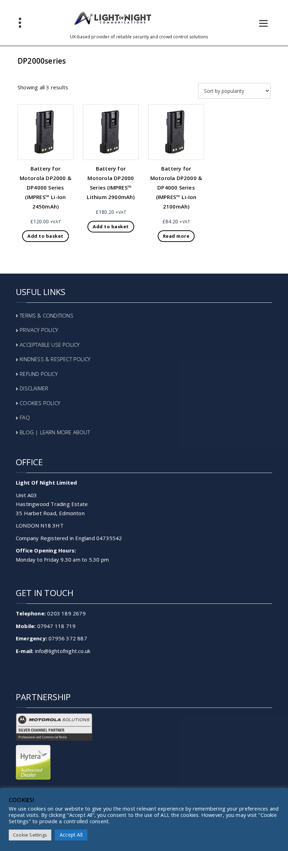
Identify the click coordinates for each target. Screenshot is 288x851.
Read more (176, 236)
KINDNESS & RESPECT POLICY (55, 359)
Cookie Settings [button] (30, 835)
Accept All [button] (71, 834)
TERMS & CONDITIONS (46, 315)
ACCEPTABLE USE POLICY (49, 344)
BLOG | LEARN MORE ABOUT (55, 432)
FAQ (25, 417)
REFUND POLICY (39, 373)
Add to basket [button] (45, 236)
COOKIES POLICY (40, 403)
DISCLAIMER (34, 388)
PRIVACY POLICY (39, 329)
